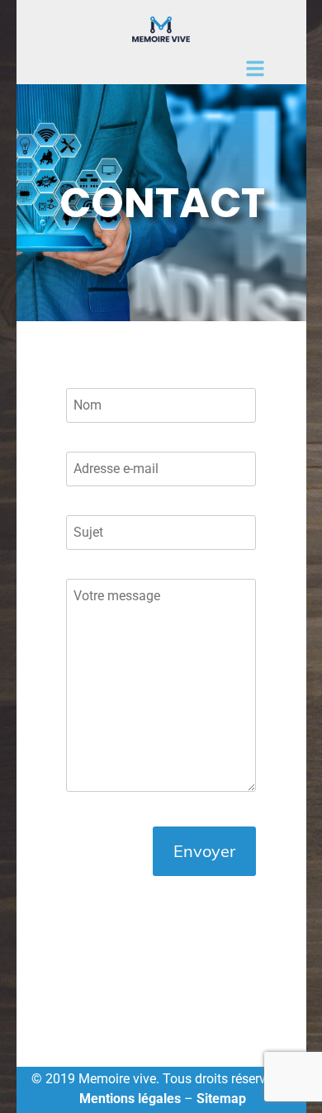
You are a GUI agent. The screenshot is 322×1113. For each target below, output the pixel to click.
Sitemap (221, 1098)
